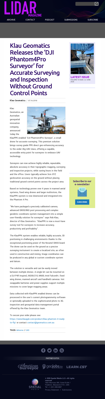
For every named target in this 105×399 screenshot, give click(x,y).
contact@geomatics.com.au (40, 322)
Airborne (19, 330)
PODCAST (49, 20)
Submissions (67, 389)
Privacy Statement (52, 389)
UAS (27, 330)
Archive (11, 20)
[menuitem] (11, 20)
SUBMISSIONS (70, 20)
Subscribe (93, 20)
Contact (30, 20)
